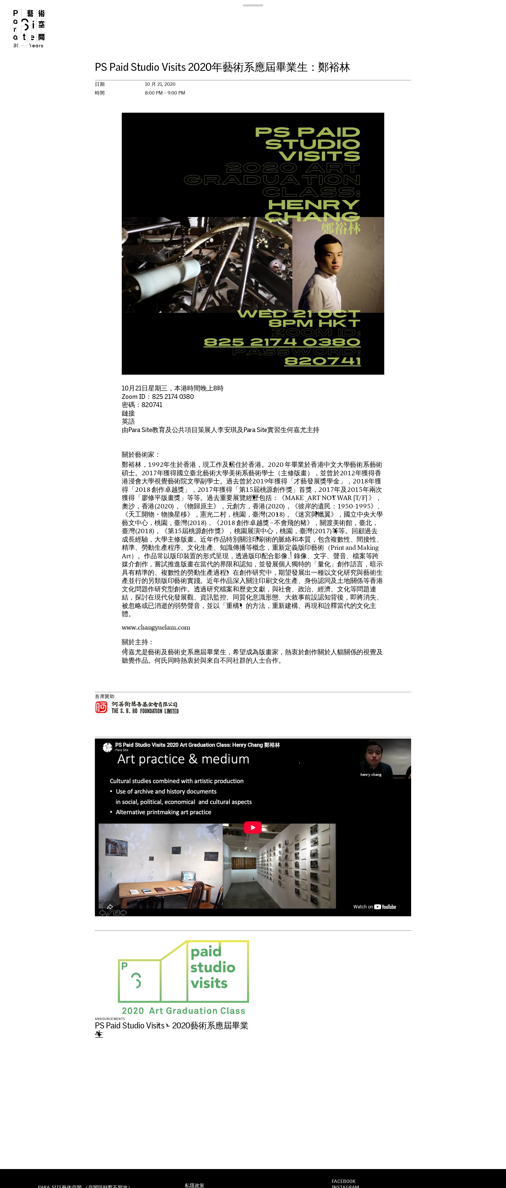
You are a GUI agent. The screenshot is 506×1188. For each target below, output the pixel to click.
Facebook (344, 1181)
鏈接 (128, 413)
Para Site (37, 28)
